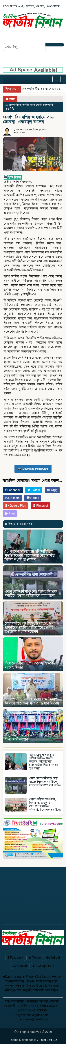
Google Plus (17, 506)
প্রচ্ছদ (11, 99)
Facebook (14, 490)
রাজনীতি (10, 109)
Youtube (22, 966)
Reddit (34, 498)
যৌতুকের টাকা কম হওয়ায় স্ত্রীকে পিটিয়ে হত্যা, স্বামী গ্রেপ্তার (31, 737)
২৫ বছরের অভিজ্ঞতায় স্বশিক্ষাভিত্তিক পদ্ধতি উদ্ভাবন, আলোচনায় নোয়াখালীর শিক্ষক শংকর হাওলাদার (30, 555)
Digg (53, 490)
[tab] (33, 748)
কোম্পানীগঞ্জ (15, 105)
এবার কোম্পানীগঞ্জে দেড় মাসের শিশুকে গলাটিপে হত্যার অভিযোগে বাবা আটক (31, 593)
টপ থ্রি (39, 105)
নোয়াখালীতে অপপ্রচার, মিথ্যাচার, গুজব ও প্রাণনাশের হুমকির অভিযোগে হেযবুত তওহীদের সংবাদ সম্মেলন (32, 627)
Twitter (35, 490)
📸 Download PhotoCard (33, 469)
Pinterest (42, 506)
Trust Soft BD (48, 1040)
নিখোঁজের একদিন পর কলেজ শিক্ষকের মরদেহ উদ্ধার (30, 665)
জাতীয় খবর (29, 105)
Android (54, 958)
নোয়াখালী (48, 105)
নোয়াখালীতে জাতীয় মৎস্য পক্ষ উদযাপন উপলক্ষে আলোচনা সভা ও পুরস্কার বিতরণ (32, 701)
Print (11, 514)
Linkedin (14, 498)
